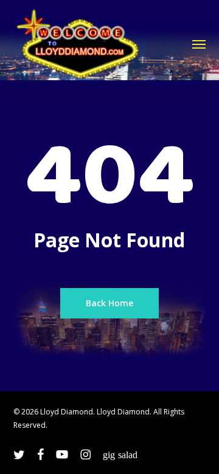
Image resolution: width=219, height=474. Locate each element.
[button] (199, 44)
